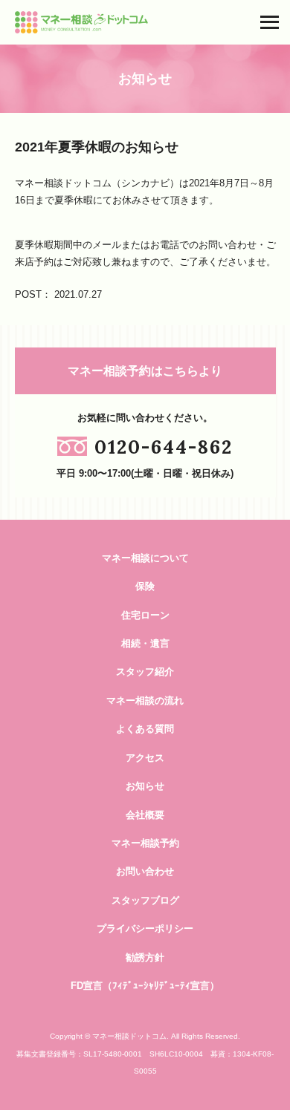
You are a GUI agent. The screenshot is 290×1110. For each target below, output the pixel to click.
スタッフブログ (145, 900)
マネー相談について (145, 558)
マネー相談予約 (145, 843)
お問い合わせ (145, 871)
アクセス (145, 757)
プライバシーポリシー (145, 928)
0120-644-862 (163, 446)
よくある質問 (145, 728)
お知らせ (145, 785)
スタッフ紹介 (145, 671)
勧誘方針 (145, 957)
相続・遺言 (145, 643)
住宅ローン (145, 615)
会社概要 (145, 814)
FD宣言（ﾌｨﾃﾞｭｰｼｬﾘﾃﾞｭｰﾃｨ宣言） (145, 985)
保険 (145, 586)
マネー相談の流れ (145, 700)
